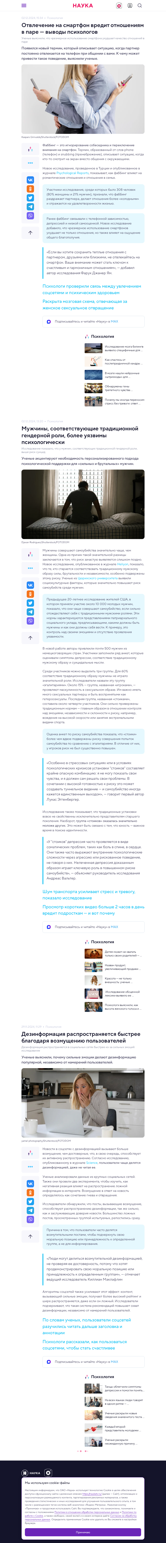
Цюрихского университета (98, 578)
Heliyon (122, 564)
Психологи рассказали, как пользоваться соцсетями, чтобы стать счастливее (85, 1344)
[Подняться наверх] (30, 233)
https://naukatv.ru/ (92, 1493)
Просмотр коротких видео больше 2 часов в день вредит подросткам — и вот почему (94, 909)
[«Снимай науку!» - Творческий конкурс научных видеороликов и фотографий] (119, 5)
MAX (114, 321)
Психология (55, 18)
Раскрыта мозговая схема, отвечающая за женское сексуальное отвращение (85, 304)
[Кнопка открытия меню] (23, 5)
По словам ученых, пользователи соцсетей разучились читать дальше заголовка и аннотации (87, 1326)
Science (92, 1162)
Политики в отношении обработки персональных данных (86, 1512)
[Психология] (30, 149)
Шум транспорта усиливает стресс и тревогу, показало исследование (89, 894)
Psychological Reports (72, 173)
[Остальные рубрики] (30, 163)
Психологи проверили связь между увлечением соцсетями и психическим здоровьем (92, 289)
